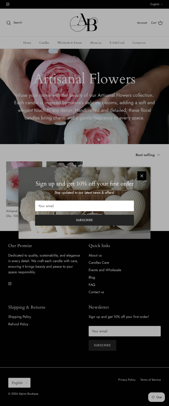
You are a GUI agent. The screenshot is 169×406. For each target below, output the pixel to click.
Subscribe (84, 220)
